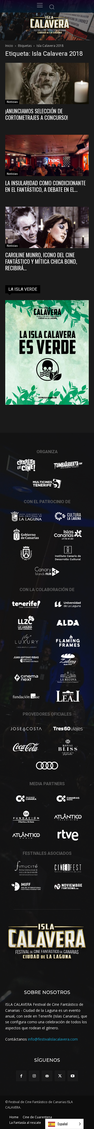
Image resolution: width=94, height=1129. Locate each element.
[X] (60, 1076)
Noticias (12, 102)
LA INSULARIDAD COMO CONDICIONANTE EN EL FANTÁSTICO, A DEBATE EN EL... (45, 186)
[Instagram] (34, 1076)
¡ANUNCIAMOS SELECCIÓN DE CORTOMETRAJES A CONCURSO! (36, 114)
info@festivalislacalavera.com (53, 1039)
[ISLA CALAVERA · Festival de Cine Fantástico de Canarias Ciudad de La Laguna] (59, 25)
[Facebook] (21, 1076)
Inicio (9, 45)
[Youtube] (73, 1076)
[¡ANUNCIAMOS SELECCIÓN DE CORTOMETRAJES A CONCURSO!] (47, 83)
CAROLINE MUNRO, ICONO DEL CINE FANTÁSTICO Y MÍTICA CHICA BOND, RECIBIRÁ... (41, 261)
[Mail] (47, 1076)
